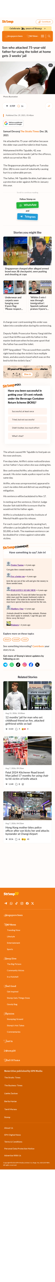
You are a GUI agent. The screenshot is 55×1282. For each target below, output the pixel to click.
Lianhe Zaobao (11, 1093)
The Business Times (13, 1085)
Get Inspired (12, 991)
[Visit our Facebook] (31, 665)
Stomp (7, 1117)
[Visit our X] (37, 665)
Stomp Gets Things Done (18, 998)
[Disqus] (27, 594)
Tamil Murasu (10, 1109)
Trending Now (13, 930)
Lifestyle (11, 936)
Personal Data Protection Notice (19, 1148)
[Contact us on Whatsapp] (12, 665)
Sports (10, 949)
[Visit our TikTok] (18, 665)
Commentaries (13, 1031)
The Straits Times (29, 131)
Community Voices (15, 970)
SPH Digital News (12, 1134)
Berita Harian (10, 1101)
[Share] (49, 106)
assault (16, 639)
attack (7, 639)
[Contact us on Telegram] (5, 665)
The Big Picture (14, 964)
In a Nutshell (12, 976)
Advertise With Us (12, 1155)
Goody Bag (12, 1004)
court (25, 639)
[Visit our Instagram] (24, 665)
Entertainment (13, 943)
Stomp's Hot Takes (15, 1025)
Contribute (46, 22)
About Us (8, 1128)
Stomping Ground (15, 1019)
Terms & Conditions (13, 1141)
